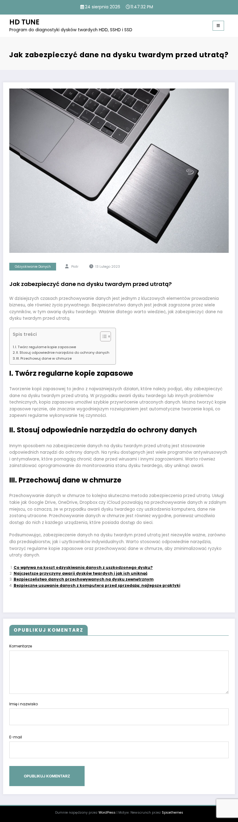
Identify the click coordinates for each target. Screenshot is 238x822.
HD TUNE (24, 22)
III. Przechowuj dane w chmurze (44, 358)
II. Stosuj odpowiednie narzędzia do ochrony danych (62, 352)
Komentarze (20, 646)
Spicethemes (172, 812)
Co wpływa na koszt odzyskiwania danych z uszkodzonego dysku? (83, 567)
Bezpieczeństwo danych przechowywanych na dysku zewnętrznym (84, 579)
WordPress (107, 812)
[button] (102, 337)
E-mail (15, 737)
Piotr (74, 266)
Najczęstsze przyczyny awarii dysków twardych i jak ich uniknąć (81, 573)
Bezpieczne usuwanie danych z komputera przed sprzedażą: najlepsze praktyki (97, 585)
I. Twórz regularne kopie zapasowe (45, 346)
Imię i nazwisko (23, 704)
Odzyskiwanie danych (33, 266)
